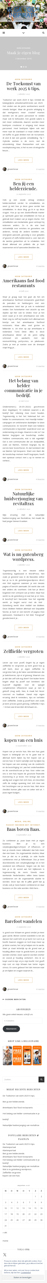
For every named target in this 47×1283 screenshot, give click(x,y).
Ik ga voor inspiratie (23, 12)
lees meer (23, 160)
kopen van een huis (23, 740)
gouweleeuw (13, 169)
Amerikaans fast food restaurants (23, 283)
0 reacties (40, 169)
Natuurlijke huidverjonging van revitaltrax (23, 498)
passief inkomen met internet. (23, 825)
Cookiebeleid (26, 1273)
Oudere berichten (15, 999)
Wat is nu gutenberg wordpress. (23, 556)
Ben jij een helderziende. (23, 186)
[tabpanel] (23, 53)
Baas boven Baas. (23, 829)
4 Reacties (40, 479)
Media (18, 821)
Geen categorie (23, 48)
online (27, 821)
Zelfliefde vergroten (23, 651)
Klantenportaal (9, 1147)
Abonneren (11, 1029)
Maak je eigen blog (23, 52)
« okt (5, 1232)
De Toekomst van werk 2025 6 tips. (23, 86)
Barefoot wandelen (23, 921)
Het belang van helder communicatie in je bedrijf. (23, 388)
